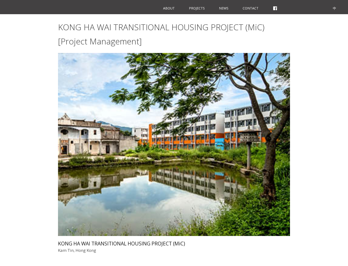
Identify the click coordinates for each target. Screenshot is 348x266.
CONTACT (251, 8)
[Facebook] (275, 7)
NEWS (223, 8)
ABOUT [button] (169, 8)
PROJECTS (197, 8)
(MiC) (121, 243)
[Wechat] (305, 7)
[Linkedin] (319, 7)
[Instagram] (291, 7)
